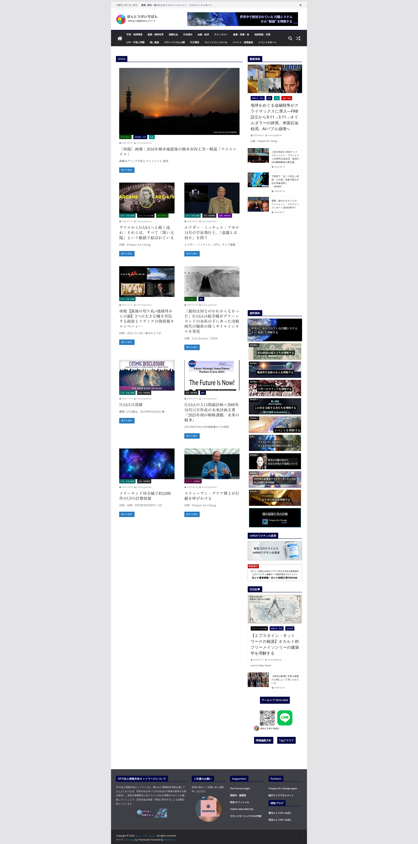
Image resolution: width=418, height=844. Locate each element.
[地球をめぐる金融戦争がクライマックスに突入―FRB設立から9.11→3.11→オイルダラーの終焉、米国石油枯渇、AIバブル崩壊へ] (275, 79)
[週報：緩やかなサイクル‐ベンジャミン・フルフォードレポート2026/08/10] (258, 206)
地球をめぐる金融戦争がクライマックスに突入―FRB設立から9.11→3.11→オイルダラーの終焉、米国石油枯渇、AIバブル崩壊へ (275, 116)
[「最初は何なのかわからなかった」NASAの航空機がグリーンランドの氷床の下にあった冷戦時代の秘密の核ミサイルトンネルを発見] (212, 281)
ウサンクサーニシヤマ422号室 (245, 816)
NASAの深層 (131, 405)
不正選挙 (194, 42)
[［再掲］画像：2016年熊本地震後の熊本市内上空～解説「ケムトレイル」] (179, 101)
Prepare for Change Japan (283, 788)
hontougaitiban (144, 143)
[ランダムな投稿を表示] (298, 38)
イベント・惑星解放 (243, 42)
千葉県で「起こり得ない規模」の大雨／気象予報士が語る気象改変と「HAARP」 (285, 181)
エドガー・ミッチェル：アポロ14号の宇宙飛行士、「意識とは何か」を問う (211, 233)
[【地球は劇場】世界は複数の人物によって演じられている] (258, 681)
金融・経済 (203, 34)
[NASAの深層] (147, 375)
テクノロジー (221, 34)
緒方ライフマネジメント (281, 795)
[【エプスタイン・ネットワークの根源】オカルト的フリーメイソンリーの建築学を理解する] (275, 609)
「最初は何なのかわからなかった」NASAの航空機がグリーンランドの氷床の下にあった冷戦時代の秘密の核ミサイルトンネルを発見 (211, 321)
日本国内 (187, 34)
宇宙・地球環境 (134, 34)
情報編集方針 (264, 740)
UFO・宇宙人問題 (135, 42)
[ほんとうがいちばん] (120, 38)
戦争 (201, 299)
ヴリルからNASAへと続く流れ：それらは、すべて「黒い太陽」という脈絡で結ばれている (146, 233)
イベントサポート (267, 42)
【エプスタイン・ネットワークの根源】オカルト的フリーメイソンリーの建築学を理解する (275, 644)
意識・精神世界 (156, 34)
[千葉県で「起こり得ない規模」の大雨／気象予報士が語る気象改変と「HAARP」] (258, 183)
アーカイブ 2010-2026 (275, 700)
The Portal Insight (240, 788)
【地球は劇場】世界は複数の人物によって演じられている (285, 679)
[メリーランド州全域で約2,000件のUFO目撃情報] (147, 463)
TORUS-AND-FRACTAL (242, 809)
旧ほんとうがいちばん (280, 819)
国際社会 (173, 34)
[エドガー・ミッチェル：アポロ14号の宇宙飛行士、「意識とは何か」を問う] (212, 198)
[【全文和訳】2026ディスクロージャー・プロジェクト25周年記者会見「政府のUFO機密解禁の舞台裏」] (258, 159)
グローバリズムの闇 (174, 42)
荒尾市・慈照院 (238, 795)
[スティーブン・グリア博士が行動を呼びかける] (212, 463)
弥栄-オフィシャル (239, 802)
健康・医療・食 (241, 34)
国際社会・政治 (257, 98)
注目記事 (290, 628)
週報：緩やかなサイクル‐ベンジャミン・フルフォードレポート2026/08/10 (285, 204)
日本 (151, 137)
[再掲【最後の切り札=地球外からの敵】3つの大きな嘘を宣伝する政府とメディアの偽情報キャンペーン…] (147, 281)
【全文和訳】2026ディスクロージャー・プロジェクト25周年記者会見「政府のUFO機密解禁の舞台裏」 (285, 157)
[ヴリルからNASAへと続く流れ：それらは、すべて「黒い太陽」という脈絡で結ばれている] (147, 198)
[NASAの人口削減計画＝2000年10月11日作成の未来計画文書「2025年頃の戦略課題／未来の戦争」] (212, 375)
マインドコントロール (215, 42)
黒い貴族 (154, 42)
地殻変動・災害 (262, 34)
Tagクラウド (286, 740)
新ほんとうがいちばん (280, 812)
